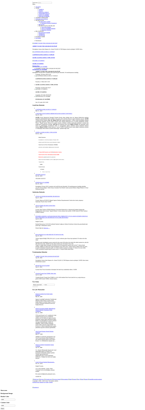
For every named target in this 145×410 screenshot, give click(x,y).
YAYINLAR (42, 35)
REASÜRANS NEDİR (44, 32)
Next (38, 66)
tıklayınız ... (47, 228)
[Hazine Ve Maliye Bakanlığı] (36, 379)
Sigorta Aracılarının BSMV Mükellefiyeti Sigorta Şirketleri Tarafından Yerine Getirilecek (45, 310)
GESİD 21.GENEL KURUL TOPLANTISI (43, 57)
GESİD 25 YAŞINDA (38, 63)
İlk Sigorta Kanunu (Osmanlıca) (49, 23)
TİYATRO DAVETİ (40, 174)
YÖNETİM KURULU (44, 13)
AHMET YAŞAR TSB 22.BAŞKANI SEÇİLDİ (44, 46)
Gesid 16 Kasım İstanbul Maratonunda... (45, 362)
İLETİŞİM (38, 38)
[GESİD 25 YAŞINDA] (38, 60)
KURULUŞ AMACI (44, 12)
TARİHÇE (41, 9)
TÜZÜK (41, 10)
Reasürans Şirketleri (46, 30)
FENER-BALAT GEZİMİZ (39, 69)
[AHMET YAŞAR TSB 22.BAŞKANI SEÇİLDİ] (44, 43)
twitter (46, 382)
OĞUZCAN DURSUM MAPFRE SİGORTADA (47, 196)
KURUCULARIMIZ (44, 15)
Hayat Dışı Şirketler (46, 27)
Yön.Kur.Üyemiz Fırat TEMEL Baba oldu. (45, 273)
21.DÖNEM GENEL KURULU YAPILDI (43, 54)
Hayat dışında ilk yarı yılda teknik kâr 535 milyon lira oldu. (49, 234)
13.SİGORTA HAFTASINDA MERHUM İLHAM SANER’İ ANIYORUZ (53, 113)
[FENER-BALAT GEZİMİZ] (39, 66)
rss (44, 382)
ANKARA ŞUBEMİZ (44, 16)
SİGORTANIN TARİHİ (44, 21)
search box (35, 2)
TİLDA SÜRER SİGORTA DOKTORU (45, 205)
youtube (51, 382)
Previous (34, 66)
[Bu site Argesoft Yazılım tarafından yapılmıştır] (35, 387)
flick (38, 382)
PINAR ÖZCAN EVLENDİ (42, 265)
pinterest (42, 382)
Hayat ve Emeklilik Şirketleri (48, 28)
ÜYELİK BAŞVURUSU (41, 19)
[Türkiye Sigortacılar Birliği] (41, 379)
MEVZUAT (41, 24)
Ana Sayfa (38, 6)
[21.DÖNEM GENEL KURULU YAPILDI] (43, 51)
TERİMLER (42, 34)
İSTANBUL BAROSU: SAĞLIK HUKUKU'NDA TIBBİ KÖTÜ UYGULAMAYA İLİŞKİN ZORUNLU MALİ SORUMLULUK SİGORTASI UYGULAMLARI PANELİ (61, 217)
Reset (2, 408)
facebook (34, 382)
